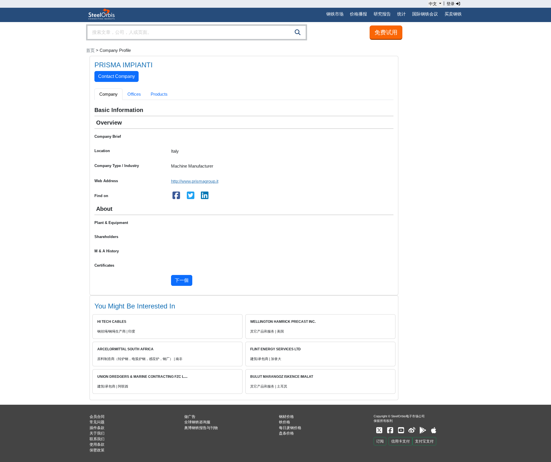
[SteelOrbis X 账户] (379, 430)
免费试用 (386, 32)
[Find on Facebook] (176, 196)
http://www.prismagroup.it (194, 181)
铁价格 (284, 422)
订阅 (380, 441)
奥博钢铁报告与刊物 (201, 428)
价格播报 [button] (358, 13)
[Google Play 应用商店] (422, 430)
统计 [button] (401, 13)
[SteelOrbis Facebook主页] (390, 430)
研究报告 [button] (382, 13)
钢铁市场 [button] (335, 13)
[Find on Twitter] (190, 196)
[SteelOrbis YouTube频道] (401, 430)
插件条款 (97, 428)
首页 (90, 50)
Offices (134, 94)
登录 (451, 3)
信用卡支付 (400, 441)
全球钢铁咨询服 (197, 422)
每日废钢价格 (290, 428)
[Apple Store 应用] (433, 430)
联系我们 (97, 439)
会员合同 (97, 416)
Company (108, 94)
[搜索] (297, 32)
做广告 (189, 416)
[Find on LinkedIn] (204, 196)
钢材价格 (286, 416)
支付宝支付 (424, 441)
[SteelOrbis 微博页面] (412, 430)
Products (159, 94)
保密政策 (97, 450)
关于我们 (97, 433)
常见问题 (97, 422)
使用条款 (97, 444)
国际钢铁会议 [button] (425, 13)
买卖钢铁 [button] (453, 13)
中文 (433, 3)
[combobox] (196, 32)
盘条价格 (286, 433)
